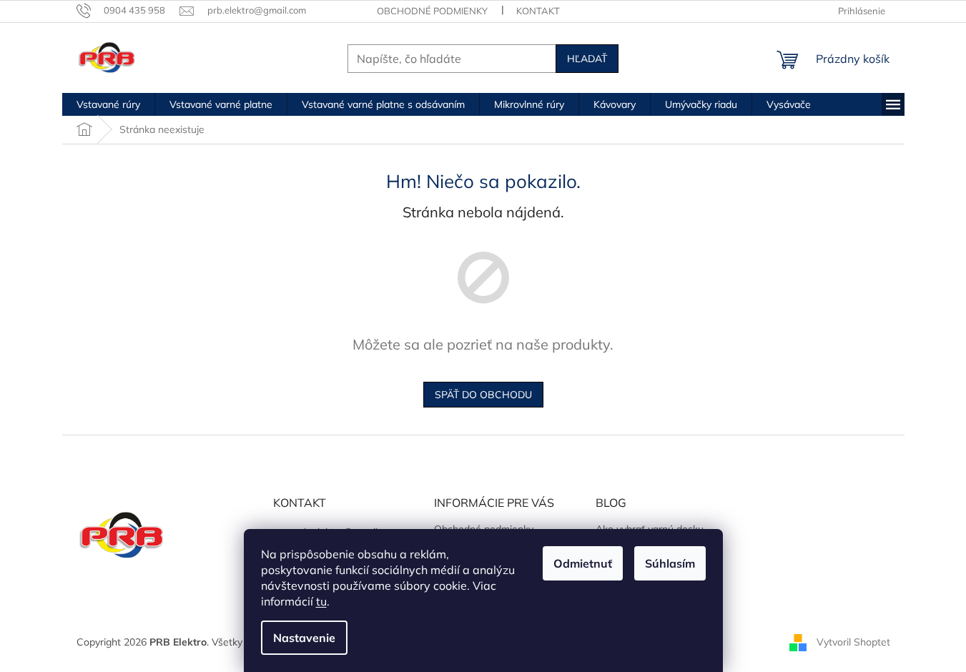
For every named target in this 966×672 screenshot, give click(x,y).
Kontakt (538, 10)
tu (321, 601)
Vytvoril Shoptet (853, 642)
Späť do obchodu (483, 394)
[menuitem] (108, 104)
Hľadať (587, 58)
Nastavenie (304, 638)
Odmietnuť (582, 563)
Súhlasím (670, 563)
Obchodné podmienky (432, 10)
